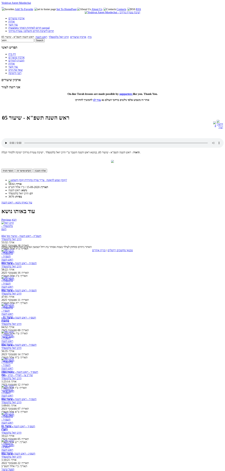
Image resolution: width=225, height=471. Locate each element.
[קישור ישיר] (220, 127)
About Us (96, 9)
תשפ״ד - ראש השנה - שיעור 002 (19, 399)
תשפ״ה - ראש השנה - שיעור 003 (19, 263)
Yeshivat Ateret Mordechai (16, 2)
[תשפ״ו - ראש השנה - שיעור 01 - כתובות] (8, 309)
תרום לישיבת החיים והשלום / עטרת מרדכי (31, 30)
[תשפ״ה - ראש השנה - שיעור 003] (8, 255)
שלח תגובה (40, 170)
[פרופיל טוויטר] (2, 6)
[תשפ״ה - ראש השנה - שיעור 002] (8, 282)
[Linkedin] (3, 6)
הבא (14, 219)
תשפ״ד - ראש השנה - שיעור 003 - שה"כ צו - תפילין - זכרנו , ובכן (19, 373)
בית (90, 36)
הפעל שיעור (7, 469)
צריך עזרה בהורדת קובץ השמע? (39, 180)
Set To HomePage (66, 9)
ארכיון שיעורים (16, 18)
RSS (138, 9)
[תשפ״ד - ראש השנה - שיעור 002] (8, 391)
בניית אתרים (99, 250)
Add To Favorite (24, 9)
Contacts (121, 9)
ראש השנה (41, 36)
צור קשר (13, 24)
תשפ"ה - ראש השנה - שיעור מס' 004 (21, 236)
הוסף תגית (8, 170)
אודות (11, 21)
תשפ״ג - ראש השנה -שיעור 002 (18, 453)
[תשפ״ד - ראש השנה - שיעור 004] (8, 336)
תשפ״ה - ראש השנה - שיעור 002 (19, 290)
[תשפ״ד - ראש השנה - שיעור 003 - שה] (8, 363)
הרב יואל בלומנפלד (59, 36)
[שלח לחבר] (214, 125)
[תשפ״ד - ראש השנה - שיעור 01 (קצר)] (8, 418)
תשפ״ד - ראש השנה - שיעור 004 (19, 344)
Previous (6, 219)
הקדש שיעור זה (24, 170)
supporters (126, 93)
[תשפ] (8, 228)
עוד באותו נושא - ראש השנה (16, 202)
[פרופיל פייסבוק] (1, 6)
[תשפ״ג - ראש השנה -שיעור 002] (8, 445)
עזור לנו (97, 99)
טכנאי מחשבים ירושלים (120, 250)
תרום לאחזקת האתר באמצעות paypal (29, 27)
